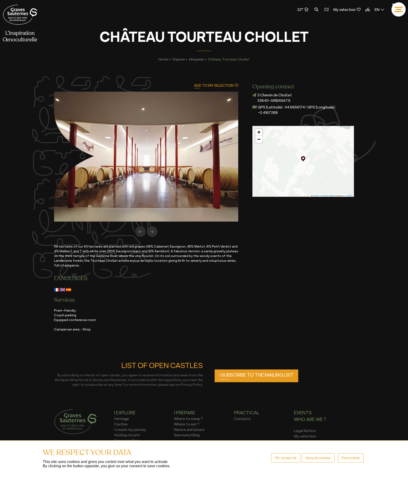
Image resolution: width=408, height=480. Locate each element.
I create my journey (130, 429)
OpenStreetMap (328, 195)
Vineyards (196, 59)
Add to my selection (214, 85)
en (377, 9)
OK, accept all (286, 458)
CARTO (350, 195)
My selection (344, 9)
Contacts (242, 418)
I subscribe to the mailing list (256, 375)
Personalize (351, 458)
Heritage (121, 418)
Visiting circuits (127, 435)
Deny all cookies (318, 458)
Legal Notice (305, 430)
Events (303, 413)
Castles (121, 424)
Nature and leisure (189, 429)
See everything (187, 435)
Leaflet (315, 195)
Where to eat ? (186, 424)
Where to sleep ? (188, 418)
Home (163, 59)
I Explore (178, 59)
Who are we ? (310, 419)
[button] (303, 158)
